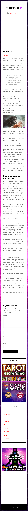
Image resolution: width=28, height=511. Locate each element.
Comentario (6, 315)
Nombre (5, 330)
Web (4, 343)
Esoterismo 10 (14, 8)
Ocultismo (6, 438)
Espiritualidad (7, 421)
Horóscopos (7, 414)
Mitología (12, 298)
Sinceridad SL (16, 506)
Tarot (5, 411)
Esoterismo (6, 431)
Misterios (6, 435)
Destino (6, 418)
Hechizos (6, 428)
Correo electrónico (8, 336)
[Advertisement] (14, 30)
